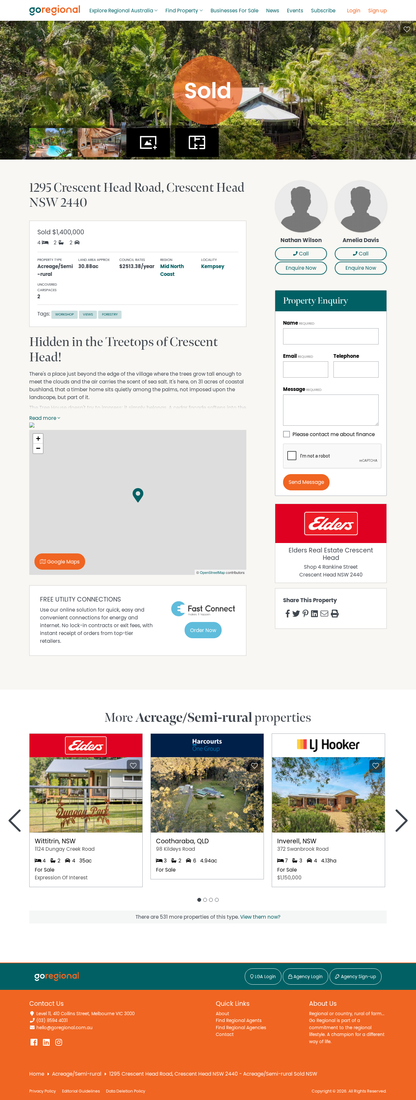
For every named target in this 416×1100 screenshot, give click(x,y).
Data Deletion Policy (125, 1091)
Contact (225, 1034)
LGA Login (265, 977)
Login (353, 10)
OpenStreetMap (212, 572)
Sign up (377, 10)
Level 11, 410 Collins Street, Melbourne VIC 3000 (85, 1013)
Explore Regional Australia (121, 10)
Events (295, 10)
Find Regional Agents (239, 1020)
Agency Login (307, 977)
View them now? (260, 917)
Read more (43, 418)
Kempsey (212, 266)
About (222, 1013)
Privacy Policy (42, 1091)
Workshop (64, 314)
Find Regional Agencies (241, 1027)
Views (88, 314)
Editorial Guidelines (81, 1091)
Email (290, 356)
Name (290, 323)
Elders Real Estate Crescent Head (331, 554)
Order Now (203, 630)
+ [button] (38, 438)
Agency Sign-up (358, 977)
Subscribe (323, 10)
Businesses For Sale (234, 10)
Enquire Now (301, 268)
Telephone (346, 356)
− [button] (38, 448)
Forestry (110, 314)
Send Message (306, 482)
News (272, 10)
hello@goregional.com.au (64, 1027)
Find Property (181, 10)
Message (294, 389)
